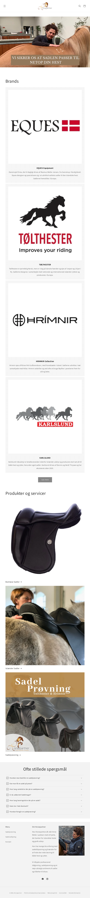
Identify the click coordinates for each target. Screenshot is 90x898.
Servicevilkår (63, 893)
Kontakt (8, 842)
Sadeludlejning (10, 837)
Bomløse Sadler (12, 582)
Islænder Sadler (12, 668)
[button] (4, 6)
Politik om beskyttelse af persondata (34, 893)
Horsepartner (18, 893)
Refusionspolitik (52, 893)
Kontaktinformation (74, 893)
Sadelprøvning (11, 755)
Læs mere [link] (45, 480)
